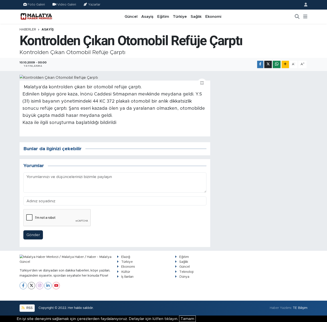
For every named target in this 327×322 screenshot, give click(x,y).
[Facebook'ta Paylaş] (260, 64)
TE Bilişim (300, 308)
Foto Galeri (36, 4)
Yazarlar (94, 4)
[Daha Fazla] (285, 64)
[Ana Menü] (305, 17)
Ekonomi (213, 16)
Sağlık (196, 16)
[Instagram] (39, 285)
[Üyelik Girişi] (303, 5)
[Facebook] (23, 285)
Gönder (33, 235)
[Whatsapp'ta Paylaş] (277, 64)
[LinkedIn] (48, 285)
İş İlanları (127, 276)
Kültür (125, 271)
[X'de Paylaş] (268, 64)
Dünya (184, 276)
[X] (31, 285)
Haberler (28, 29)
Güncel (131, 16)
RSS (29, 308)
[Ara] (297, 17)
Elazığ (125, 257)
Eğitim (163, 16)
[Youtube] (56, 285)
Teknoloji (186, 271)
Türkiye (180, 16)
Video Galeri (66, 4)
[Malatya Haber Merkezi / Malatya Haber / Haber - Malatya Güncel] (36, 16)
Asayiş (147, 16)
